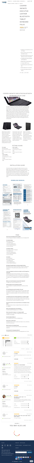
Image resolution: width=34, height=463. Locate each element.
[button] (24, 27)
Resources (22, 1)
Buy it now (27, 43)
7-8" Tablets (22, 33)
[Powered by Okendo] (5, 335)
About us (17, 3)
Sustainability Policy (27, 445)
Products (10, 1)
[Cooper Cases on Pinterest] (8, 445)
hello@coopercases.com (8, 455)
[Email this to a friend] (27, 72)
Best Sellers (22, 442)
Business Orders (16, 1)
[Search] (29, 1)
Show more (16, 423)
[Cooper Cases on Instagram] (10, 445)
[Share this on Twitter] (22, 72)
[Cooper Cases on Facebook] (5, 445)
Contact (21, 3)
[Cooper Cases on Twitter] (2, 445)
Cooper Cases (19, 454)
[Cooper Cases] (4, 2)
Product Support (11, 3)
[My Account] (28, 1)
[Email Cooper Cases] (2, 448)
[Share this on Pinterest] (26, 72)
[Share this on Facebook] (24, 72)
